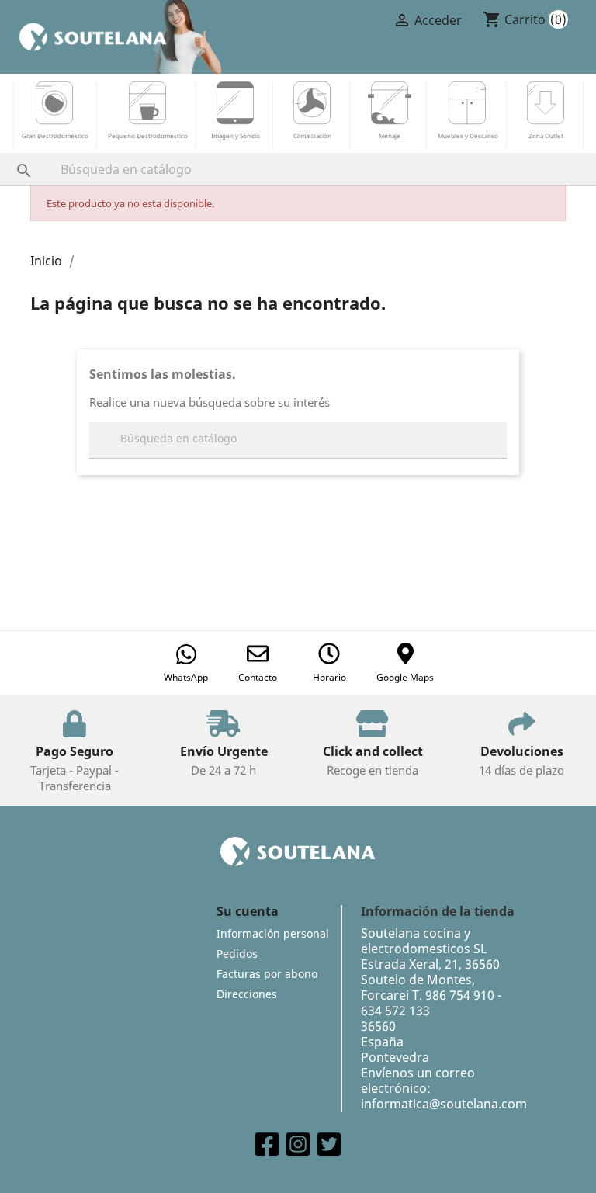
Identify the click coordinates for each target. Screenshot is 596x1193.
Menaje (389, 135)
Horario (329, 677)
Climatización (312, 135)
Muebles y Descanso (468, 135)
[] (8, 155)
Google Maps (405, 677)
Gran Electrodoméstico (55, 135)
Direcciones (247, 994)
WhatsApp (186, 677)
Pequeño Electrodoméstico (148, 135)
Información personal (273, 933)
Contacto (257, 677)
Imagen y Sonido (235, 135)
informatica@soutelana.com (444, 1103)
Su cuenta (248, 911)
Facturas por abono (267, 973)
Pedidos (237, 953)
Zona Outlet (545, 135)
